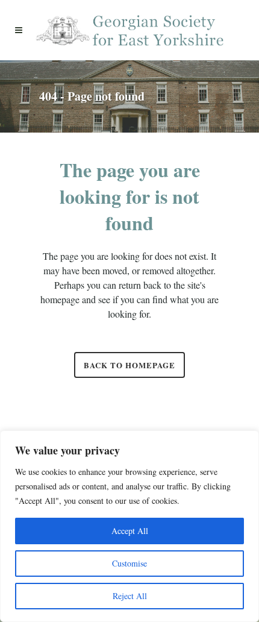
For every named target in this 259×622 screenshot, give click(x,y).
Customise (129, 563)
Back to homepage (129, 365)
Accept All (129, 530)
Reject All (130, 596)
